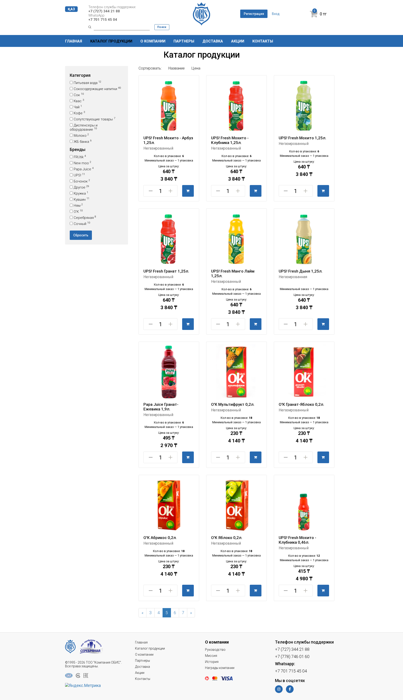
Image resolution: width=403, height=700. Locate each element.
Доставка (212, 41)
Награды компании (219, 668)
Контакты (262, 41)
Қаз (71, 9)
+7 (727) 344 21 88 (104, 11)
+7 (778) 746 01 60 (292, 656)
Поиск (162, 27)
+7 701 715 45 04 (102, 20)
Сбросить (80, 235)
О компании (152, 41)
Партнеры (184, 41)
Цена (195, 68)
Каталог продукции (111, 41)
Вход (276, 14)
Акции (237, 41)
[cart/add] (188, 191)
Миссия (211, 656)
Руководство (215, 649)
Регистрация (254, 14)
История (212, 662)
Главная (73, 41)
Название (177, 68)
